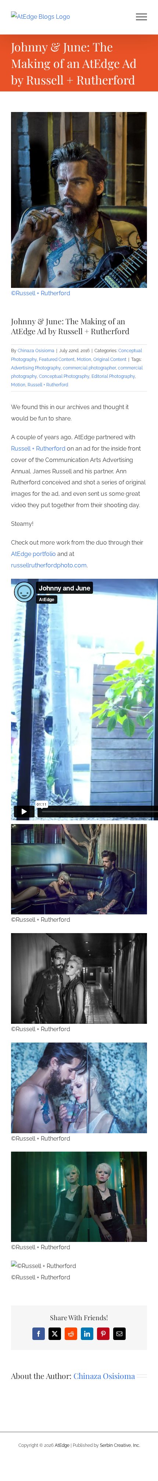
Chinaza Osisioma (36, 350)
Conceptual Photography (64, 376)
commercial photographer (89, 368)
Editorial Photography (113, 376)
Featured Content (57, 359)
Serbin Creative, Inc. (120, 1445)
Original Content (109, 359)
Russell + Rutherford (48, 384)
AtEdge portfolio (33, 553)
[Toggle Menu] (141, 17)
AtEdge (62, 1445)
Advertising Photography (36, 368)
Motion (84, 359)
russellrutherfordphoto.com (49, 565)
